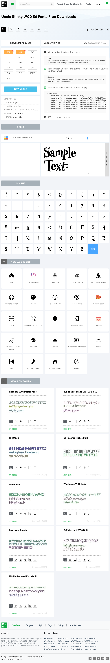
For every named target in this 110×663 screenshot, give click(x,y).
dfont (32, 73)
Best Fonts (74, 4)
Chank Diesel (18, 113)
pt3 (8, 68)
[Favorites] (10, 29)
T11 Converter (76, 646)
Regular (16, 103)
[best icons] (4, 381)
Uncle (15, 117)
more (93, 249)
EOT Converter (63, 641)
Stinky (21, 117)
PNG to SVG (48, 638)
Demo (82, 4)
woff (20, 57)
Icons (66, 4)
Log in (98, 4)
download (20, 89)
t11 (20, 73)
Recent (60, 4)
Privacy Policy (76, 649)
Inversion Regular (18, 530)
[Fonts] (46, 29)
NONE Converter (50, 649)
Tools (88, 4)
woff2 (32, 57)
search (52, 4)
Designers (29, 625)
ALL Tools (61, 649)
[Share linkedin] (107, 29)
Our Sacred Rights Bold (75, 438)
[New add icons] (4, 261)
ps (21, 68)
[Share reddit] (92, 29)
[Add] (3, 29)
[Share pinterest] (102, 29)
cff (32, 68)
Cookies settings (91, 649)
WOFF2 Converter (91, 641)
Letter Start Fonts (75, 625)
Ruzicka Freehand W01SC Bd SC (80, 391)
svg (32, 52)
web (20, 52)
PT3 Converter (76, 644)
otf (8, 63)
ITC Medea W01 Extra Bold (23, 576)
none (8, 78)
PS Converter (90, 644)
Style (40, 625)
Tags (50, 625)
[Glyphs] (25, 29)
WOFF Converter (77, 641)
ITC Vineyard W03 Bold (75, 530)
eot (8, 57)
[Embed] (30, 421)
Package (60, 625)
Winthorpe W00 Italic (74, 484)
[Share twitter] (97, 29)
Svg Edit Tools (63, 638)
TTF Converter (76, 638)
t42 (8, 73)
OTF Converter (90, 638)
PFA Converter (49, 644)
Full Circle (14, 438)
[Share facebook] (87, 29)
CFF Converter (49, 646)
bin (32, 63)
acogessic (14, 484)
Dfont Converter (91, 646)
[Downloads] (20, 421)
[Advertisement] (21, 159)
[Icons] (39, 29)
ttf (8, 52)
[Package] (32, 29)
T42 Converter (63, 646)
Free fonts (4, 4)
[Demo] (18, 29)
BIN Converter (63, 644)
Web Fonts (16, 625)
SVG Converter (50, 641)
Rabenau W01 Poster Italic (23, 391)
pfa (20, 63)
